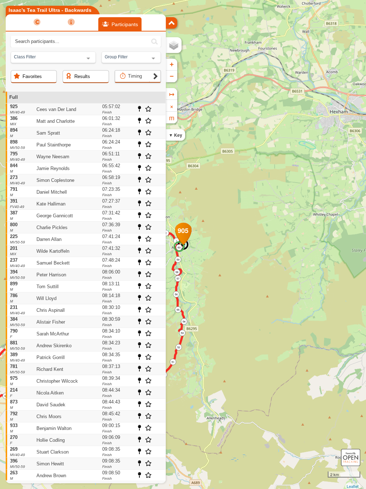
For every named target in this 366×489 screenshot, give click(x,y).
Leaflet (352, 486)
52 (178, 347)
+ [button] (172, 64)
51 (173, 362)
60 (179, 247)
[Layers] (174, 45)
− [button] (172, 76)
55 (178, 309)
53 (182, 333)
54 (184, 321)
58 (176, 272)
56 (176, 294)
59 (178, 259)
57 (178, 278)
